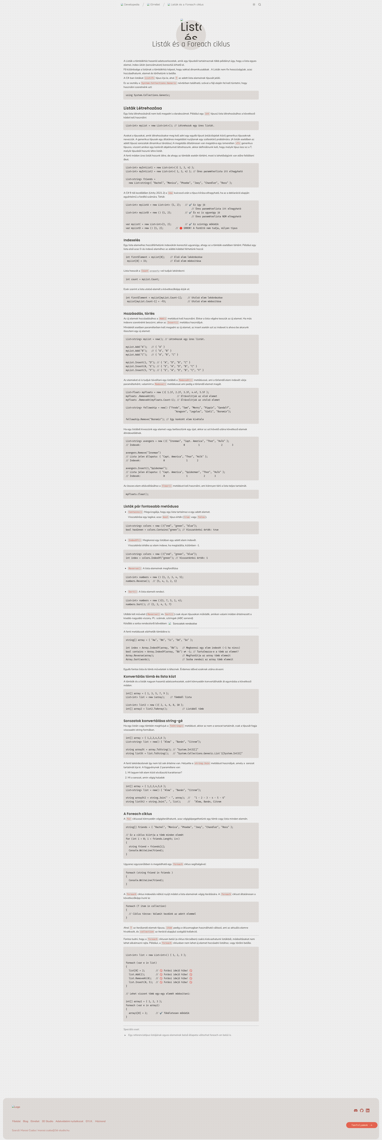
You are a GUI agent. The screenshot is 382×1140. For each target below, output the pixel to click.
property (155, 271)
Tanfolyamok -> (361, 1125)
